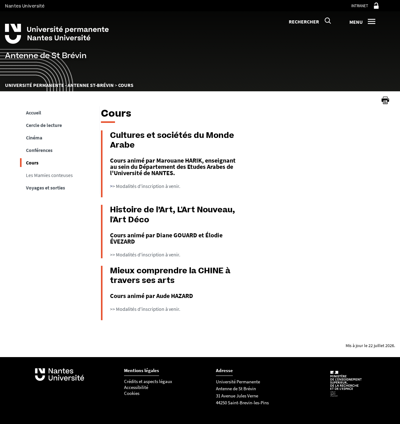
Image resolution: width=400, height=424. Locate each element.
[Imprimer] (385, 100)
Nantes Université (25, 6)
